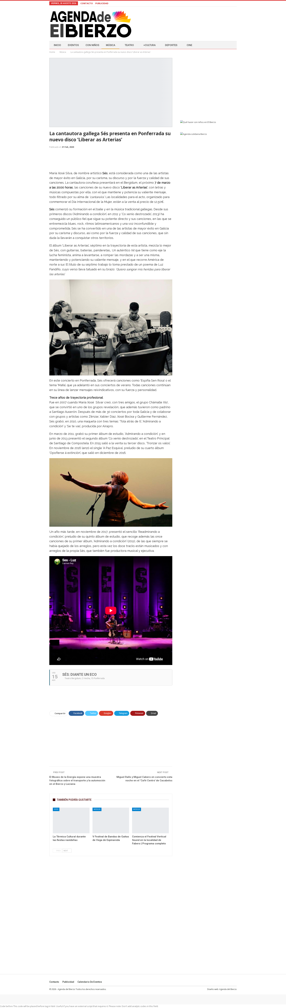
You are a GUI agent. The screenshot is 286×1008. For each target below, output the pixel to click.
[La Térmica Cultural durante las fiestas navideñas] (71, 820)
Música (110, 45)
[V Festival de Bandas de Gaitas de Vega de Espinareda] (111, 820)
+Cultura (149, 45)
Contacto (54, 982)
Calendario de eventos (89, 982)
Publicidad (68, 982)
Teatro (129, 45)
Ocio (56, 809)
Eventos (73, 45)
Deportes (171, 45)
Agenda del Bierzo (228, 989)
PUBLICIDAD (101, 3)
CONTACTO (86, 3)
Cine (189, 45)
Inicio (57, 45)
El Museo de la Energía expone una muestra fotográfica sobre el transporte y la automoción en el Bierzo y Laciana (77, 780)
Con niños (92, 45)
